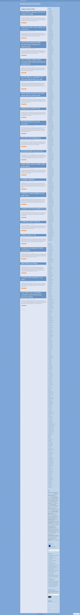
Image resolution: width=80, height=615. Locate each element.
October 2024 (50, 36)
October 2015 (50, 173)
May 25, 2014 (27, 252)
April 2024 (50, 44)
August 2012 (50, 221)
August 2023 (50, 54)
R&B (49, 435)
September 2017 (51, 144)
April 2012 (50, 226)
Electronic (50, 330)
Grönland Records (54, 507)
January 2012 (50, 230)
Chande (49, 292)
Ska (49, 450)
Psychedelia (50, 429)
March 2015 (50, 182)
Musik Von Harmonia (52, 518)
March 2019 (50, 121)
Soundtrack (50, 459)
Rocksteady (50, 445)
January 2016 (50, 169)
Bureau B (53, 499)
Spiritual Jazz (50, 464)
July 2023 (50, 55)
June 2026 (50, 11)
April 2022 (50, 74)
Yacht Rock (50, 483)
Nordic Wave (50, 402)
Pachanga (50, 410)
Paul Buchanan (57, 519)
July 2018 (50, 131)
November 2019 (50, 111)
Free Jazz (50, 345)
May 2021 (50, 88)
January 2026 (50, 17)
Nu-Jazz (50, 407)
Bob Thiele (55, 498)
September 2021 (51, 83)
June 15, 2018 (27, 110)
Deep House (50, 311)
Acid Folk (50, 245)
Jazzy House (50, 377)
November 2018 (50, 126)
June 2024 (50, 41)
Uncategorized (50, 478)
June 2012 (50, 224)
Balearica (50, 269)
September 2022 (51, 68)
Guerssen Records (51, 508)
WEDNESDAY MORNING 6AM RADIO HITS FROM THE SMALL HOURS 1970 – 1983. (54, 576)
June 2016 (50, 163)
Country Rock (50, 306)
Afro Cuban (50, 250)
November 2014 (50, 187)
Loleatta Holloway (50, 516)
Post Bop (50, 416)
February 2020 (50, 107)
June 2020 (50, 102)
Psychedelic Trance (51, 431)
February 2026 (50, 16)
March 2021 (50, 91)
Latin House (50, 382)
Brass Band (50, 283)
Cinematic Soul (50, 296)
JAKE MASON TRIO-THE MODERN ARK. (54, 581)
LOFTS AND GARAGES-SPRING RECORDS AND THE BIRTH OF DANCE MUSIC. (31, 45)
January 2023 (50, 63)
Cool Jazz (50, 301)
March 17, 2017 (28, 168)
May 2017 (50, 149)
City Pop (50, 297)
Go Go (49, 353)
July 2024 (50, 40)
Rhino (53, 523)
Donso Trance (50, 317)
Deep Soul (50, 312)
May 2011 (50, 240)
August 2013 (50, 206)
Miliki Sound (50, 391)
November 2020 (50, 96)
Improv (49, 364)
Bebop (49, 273)
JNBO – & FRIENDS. (51, 574)
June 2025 (50, 26)
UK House (50, 477)
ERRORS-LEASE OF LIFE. (28, 235)
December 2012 (50, 216)
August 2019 (50, 115)
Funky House (50, 349)
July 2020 (50, 101)
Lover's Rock (50, 387)
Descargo (50, 315)
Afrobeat (50, 254)
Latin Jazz (50, 383)
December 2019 (50, 110)
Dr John (55, 503)
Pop (49, 415)
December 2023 (50, 49)
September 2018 (51, 129)
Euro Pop (50, 334)
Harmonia (52, 509)
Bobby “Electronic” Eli (50, 498)
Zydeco (49, 487)
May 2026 (50, 12)
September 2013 (51, 205)
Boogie (49, 278)
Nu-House (50, 406)
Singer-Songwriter (51, 449)
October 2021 (50, 82)
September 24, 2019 (28, 97)
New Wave (50, 401)
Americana (50, 260)
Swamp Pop (50, 468)
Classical (50, 298)
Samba (49, 448)
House (49, 363)
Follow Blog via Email (51, 589)
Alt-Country (50, 255)
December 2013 (50, 201)
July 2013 (50, 207)
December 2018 (50, 125)
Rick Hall (55, 523)
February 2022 (50, 77)
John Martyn (52, 512)
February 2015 (50, 183)
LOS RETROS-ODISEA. (52, 564)
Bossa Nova (50, 282)
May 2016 (50, 164)
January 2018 (50, 139)
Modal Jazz (50, 392)
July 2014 (50, 192)
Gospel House (50, 355)
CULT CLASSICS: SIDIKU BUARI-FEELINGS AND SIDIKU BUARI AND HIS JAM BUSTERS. (33, 62)
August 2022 (50, 69)
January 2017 (50, 154)
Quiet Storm (50, 434)
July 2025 (50, 25)
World (49, 482)
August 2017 (50, 145)
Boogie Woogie (50, 279)
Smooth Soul (50, 453)
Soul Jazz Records (52, 530)
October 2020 (50, 97)
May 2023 (50, 58)
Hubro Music (55, 511)
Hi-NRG (49, 359)
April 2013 (50, 211)
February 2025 (50, 31)
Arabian (49, 264)
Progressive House (51, 426)
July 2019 (50, 116)
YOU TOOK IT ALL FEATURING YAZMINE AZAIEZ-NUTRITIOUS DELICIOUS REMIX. (31, 295)
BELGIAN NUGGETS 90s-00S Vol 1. (32, 151)
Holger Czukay (50, 511)
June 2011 (50, 239)
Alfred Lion (50, 492)
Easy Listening (50, 325)
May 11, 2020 (27, 81)
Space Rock (50, 463)
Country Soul (50, 307)
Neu (56, 518)
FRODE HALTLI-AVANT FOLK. (30, 108)
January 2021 (50, 93)
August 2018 (50, 130)
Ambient (50, 258)
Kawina (49, 378)
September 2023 (51, 53)
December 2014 (50, 186)
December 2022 (50, 64)
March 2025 (50, 30)
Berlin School (50, 274)
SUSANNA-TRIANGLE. (28, 179)
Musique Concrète (51, 397)
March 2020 (50, 106)
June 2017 (50, 148)
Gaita (49, 350)
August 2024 (50, 39)
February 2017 (50, 153)
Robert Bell (57, 523)
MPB (49, 396)
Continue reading (23, 55)
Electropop (50, 331)
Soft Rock (50, 454)
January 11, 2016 (28, 197)
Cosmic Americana (51, 302)
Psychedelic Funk (51, 430)
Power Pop (50, 421)
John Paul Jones (56, 512)
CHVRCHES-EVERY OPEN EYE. (30, 222)
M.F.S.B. (55, 516)
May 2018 (50, 134)
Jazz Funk (50, 374)
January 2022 (50, 78)
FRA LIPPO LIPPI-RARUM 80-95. (31, 138)
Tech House (50, 473)
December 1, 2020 (28, 31)
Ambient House (50, 259)
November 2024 (50, 35)
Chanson (50, 293)
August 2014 (50, 191)
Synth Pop (50, 472)
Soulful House (50, 458)
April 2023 (50, 59)
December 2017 (50, 140)
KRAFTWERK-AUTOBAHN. (29, 263)
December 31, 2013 (28, 281)
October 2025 (50, 21)
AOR (49, 263)
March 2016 (50, 167)
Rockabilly (50, 444)
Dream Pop (50, 321)
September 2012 (51, 220)
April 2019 (50, 120)
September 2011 (51, 235)
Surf (49, 467)
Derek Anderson (23, 0)
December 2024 (50, 34)
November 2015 (50, 172)
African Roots (50, 249)
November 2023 (50, 50)
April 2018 (50, 135)
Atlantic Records (55, 492)
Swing (49, 469)
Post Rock (50, 420)
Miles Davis (56, 517)
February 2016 (50, 168)
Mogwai (49, 518)
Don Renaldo (52, 503)
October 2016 (50, 158)
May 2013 (50, 210)
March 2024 (50, 45)
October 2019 (50, 112)
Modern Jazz (50, 393)
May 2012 (50, 225)
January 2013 (50, 215)
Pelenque (50, 411)
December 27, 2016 (28, 181)
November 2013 (50, 202)
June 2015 (50, 178)
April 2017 (50, 150)
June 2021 (50, 87)
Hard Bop (50, 358)
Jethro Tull (49, 512)
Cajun (49, 287)
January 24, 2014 (28, 265)
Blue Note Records (54, 497)
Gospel (49, 354)
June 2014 (50, 193)
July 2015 (50, 177)
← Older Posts (23, 309)
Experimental (50, 335)
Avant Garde (50, 268)
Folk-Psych (50, 344)
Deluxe (53, 502)
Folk (49, 339)
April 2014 (50, 196)
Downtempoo (50, 320)
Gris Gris (51, 507)
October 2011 (50, 234)
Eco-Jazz (50, 326)
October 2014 (50, 188)
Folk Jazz (50, 340)
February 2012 (50, 229)
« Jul (48, 609)
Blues (49, 277)
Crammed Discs (50, 502)
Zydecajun (50, 486)
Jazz (49, 373)
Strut (56, 530)
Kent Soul (50, 513)
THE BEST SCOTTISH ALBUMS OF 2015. (33, 209)
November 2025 (50, 20)
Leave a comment (33, 31)
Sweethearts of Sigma (54, 531)
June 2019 (50, 117)
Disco (49, 316)
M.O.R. (49, 388)
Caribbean (50, 288)
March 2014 (50, 197)
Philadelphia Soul (51, 412)
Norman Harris (51, 519)
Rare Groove (50, 439)
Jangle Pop (50, 372)
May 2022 (50, 73)
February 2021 (50, 92)
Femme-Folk (50, 336)
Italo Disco (50, 369)
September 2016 (51, 159)
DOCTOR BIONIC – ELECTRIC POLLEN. (54, 570)
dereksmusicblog (30, 3)
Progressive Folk (51, 425)
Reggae (49, 440)
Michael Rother (53, 517)
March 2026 (50, 15)
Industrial (50, 368)
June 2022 (50, 72)
